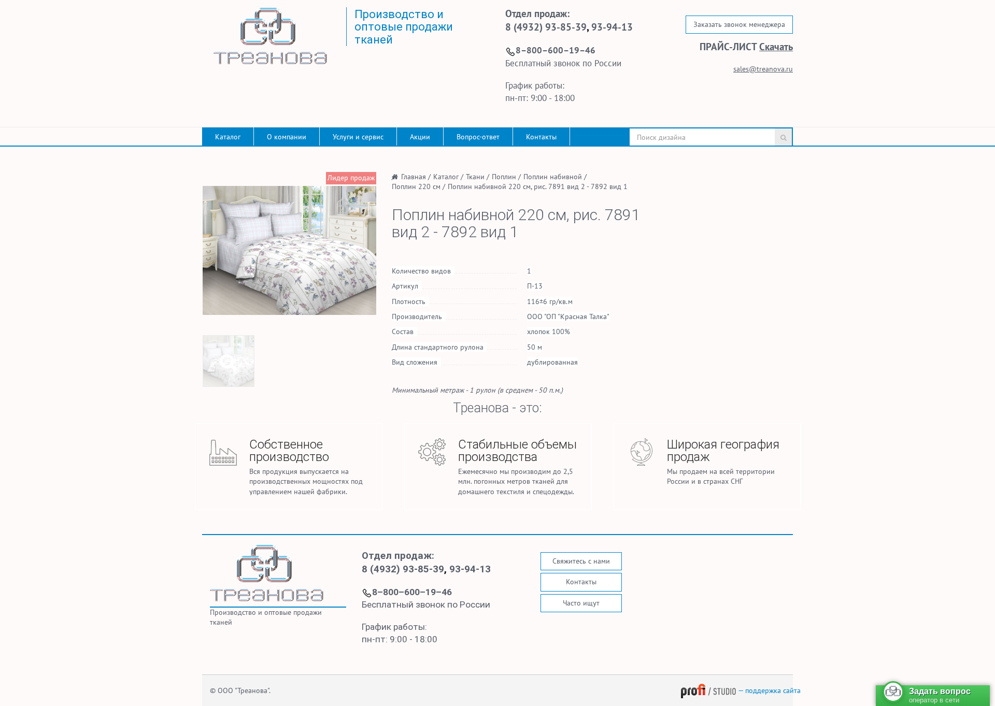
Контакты (541, 136)
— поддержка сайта (768, 690)
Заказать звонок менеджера (739, 24)
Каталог (227, 136)
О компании (286, 136)
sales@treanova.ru (763, 69)
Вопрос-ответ (478, 136)
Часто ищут (581, 603)
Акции (420, 136)
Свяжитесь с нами (581, 561)
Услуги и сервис (358, 136)
